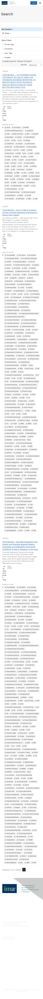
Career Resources (8, 961)
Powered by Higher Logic (21, 995)
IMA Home (5, 952)
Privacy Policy (7, 980)
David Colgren (9, 107)
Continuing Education (9, 958)
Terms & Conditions (8, 977)
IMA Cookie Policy (8, 974)
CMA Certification (8, 955)
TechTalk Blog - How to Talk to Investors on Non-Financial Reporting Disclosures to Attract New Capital (19, 212)
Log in (34, 3)
